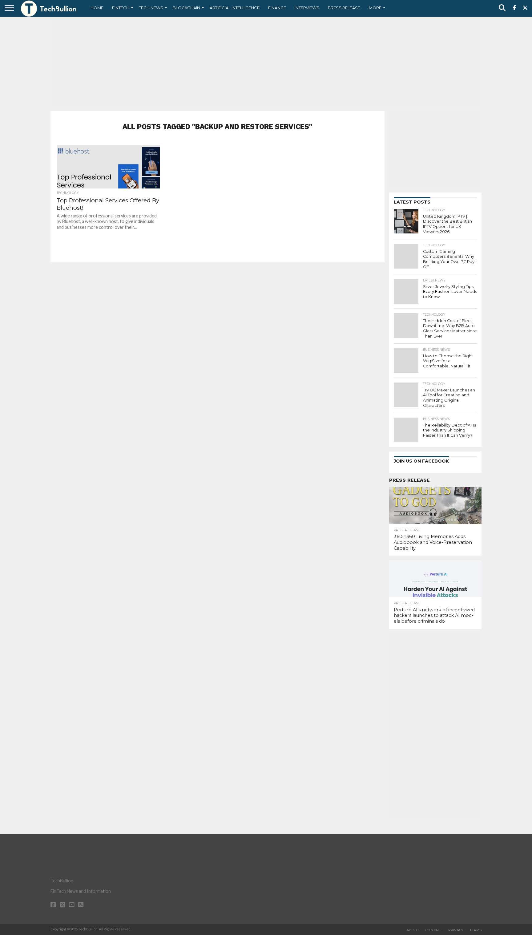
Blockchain (186, 7)
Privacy (455, 930)
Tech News (151, 7)
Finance (277, 7)
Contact (433, 930)
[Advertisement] (266, 63)
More (375, 7)
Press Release (344, 7)
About (412, 930)
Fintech (120, 7)
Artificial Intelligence (235, 7)
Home (97, 7)
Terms (476, 930)
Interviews (307, 7)
